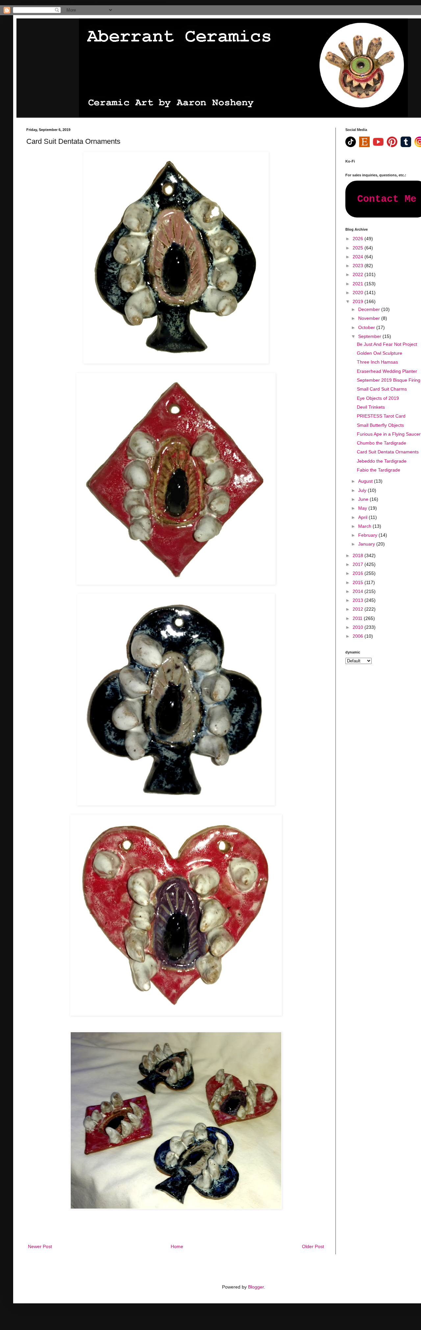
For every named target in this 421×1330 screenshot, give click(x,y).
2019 (358, 301)
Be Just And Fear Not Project (387, 344)
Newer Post (40, 1246)
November (369, 318)
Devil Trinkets (371, 407)
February (368, 535)
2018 (358, 555)
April (363, 517)
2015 (358, 582)
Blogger (256, 1287)
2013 (358, 600)
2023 (358, 265)
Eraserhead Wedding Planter (387, 371)
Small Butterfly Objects (380, 425)
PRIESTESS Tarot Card (381, 416)
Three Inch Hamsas (377, 362)
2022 (358, 274)
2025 (358, 247)
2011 (358, 618)
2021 (358, 283)
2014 (358, 591)
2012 (358, 609)
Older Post (313, 1246)
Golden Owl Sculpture (379, 353)
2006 (358, 636)
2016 (358, 573)
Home (177, 1246)
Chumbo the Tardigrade (381, 443)
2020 (358, 292)
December (369, 309)
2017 (358, 564)
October (367, 327)
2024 (358, 256)
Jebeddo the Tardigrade (382, 461)
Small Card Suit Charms (382, 389)
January (367, 544)
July (363, 490)
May (363, 508)
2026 (358, 238)
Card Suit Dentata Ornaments (388, 451)
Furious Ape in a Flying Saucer (389, 434)
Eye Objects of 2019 (378, 398)
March (365, 526)
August (366, 481)
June (364, 499)
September (370, 336)
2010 (358, 627)
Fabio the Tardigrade (378, 470)
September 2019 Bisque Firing (388, 380)
